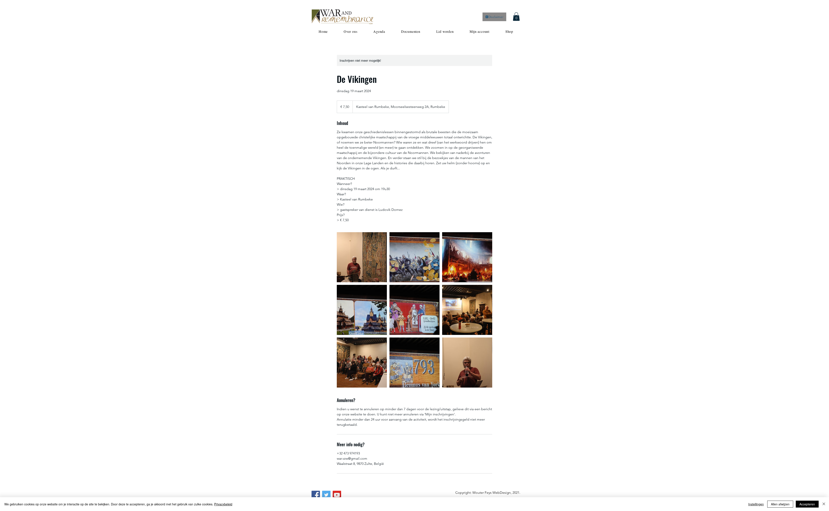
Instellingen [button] (756, 504)
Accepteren (807, 504)
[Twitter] (326, 495)
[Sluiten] (823, 504)
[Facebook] (316, 495)
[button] (516, 16)
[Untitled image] (362, 257)
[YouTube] (337, 495)
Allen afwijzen (780, 504)
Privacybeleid (223, 504)
